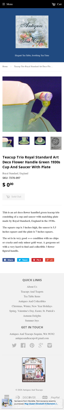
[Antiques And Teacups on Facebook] (23, 346)
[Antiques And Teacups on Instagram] (49, 346)
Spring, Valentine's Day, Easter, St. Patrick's (32, 310)
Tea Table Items (32, 296)
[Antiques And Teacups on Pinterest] (32, 346)
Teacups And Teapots (32, 291)
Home (5, 66)
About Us (32, 286)
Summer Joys (32, 320)
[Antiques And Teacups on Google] (40, 346)
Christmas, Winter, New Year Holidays (32, 306)
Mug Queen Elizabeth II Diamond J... (41, 404)
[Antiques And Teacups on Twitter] (14, 346)
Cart (59, 4)
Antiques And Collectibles (32, 301)
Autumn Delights (32, 315)
